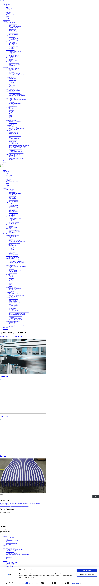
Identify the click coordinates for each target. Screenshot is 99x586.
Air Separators (12, 82)
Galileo (10, 119)
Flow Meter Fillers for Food (15, 136)
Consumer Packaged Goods (15, 51)
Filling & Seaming (10, 130)
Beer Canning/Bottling (14, 38)
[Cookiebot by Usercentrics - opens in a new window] (9, 583)
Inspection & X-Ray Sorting (12, 68)
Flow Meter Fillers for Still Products (17, 147)
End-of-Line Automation (11, 550)
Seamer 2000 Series (13, 133)
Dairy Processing (13, 31)
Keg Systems (12, 150)
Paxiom (7, 11)
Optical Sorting (12, 69)
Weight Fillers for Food (14, 138)
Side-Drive (11, 111)
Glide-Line (11, 110)
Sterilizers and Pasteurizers (15, 121)
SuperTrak (11, 108)
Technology (5, 67)
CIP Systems (11, 47)
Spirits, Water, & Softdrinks (12, 40)
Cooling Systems (12, 80)
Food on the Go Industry (14, 55)
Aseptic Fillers (12, 124)
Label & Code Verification (15, 73)
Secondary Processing (11, 120)
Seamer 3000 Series (13, 132)
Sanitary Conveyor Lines (14, 93)
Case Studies (9, 557)
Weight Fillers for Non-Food (15, 151)
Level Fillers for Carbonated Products (17, 146)
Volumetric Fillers (13, 137)
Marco (7, 16)
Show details (75, 583)
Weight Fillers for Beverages (15, 143)
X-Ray (10, 70)
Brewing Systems (13, 104)
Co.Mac (7, 9)
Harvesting (11, 72)
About (4, 3)
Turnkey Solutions (10, 91)
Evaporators (11, 102)
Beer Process (12, 37)
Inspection (11, 59)
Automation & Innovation (9, 548)
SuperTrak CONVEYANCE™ (11, 336)
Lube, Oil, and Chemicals (14, 64)
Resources (5, 160)
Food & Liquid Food (10, 22)
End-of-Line (8, 125)
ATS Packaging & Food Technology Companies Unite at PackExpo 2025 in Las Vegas (20, 503)
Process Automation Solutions (12, 154)
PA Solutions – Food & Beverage (16, 158)
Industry (5, 21)
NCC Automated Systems (12, 14)
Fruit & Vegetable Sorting (14, 27)
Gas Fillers (11, 142)
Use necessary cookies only (87, 574)
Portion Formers (12, 78)
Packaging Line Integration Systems (17, 95)
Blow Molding (9, 113)
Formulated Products (13, 33)
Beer (7, 35)
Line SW (11, 117)
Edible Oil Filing (12, 30)
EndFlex (8, 13)
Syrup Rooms (12, 42)
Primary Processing (10, 98)
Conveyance (9, 107)
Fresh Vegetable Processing (15, 26)
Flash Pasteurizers (13, 43)
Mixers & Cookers (13, 123)
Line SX (11, 116)
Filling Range (12, 48)
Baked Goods (12, 52)
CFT (7, 5)
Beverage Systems (13, 106)
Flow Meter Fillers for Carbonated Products (19, 145)
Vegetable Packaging (13, 34)
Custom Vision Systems (14, 76)
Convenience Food (10, 50)
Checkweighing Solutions (12, 89)
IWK (7, 7)
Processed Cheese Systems (15, 103)
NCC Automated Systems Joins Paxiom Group (10, 504)
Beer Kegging (12, 39)
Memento (11, 159)
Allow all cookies (87, 570)
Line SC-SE (11, 115)
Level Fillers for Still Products (15, 149)
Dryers (10, 81)
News (7, 558)
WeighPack (8, 12)
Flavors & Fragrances (14, 63)
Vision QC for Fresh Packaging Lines (17, 74)
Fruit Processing (12, 25)
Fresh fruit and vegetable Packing (16, 128)
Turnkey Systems (13, 60)
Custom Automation (13, 97)
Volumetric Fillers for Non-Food (16, 153)
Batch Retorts (12, 85)
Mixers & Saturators (13, 44)
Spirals (10, 84)
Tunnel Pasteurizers (13, 46)
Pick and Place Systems (14, 127)
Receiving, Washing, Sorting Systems (17, 99)
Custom (10, 112)
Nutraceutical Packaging (11, 57)
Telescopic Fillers (13, 140)
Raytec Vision (9, 8)
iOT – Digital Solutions (11, 155)
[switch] (42, 583)
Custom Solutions (13, 129)
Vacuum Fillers (12, 141)
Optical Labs (12, 65)
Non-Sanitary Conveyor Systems (16, 94)
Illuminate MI (12, 156)
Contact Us (5, 162)
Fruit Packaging (12, 29)
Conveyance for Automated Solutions (14, 549)
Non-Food (8, 61)
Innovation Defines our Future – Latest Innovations (17, 554)
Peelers (10, 100)
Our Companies (6, 4)
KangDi (7, 18)
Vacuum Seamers (13, 134)
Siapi (7, 17)
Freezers (11, 86)
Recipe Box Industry (13, 56)
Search (1, 494)
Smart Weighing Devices (14, 90)
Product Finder (6, 20)
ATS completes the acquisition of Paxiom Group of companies (14, 506)
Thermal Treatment (10, 77)
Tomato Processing (13, 24)
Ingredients (11, 54)
